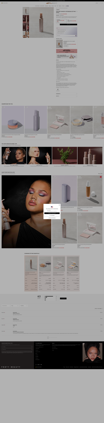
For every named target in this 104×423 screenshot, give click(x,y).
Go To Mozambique (52, 215)
